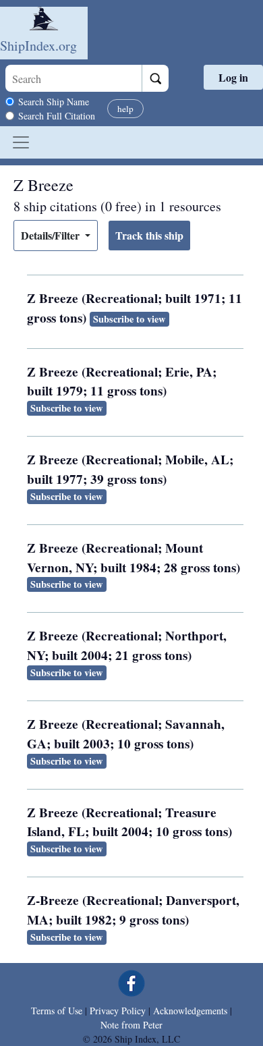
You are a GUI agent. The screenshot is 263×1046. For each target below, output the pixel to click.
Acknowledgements (190, 1010)
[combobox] (73, 78)
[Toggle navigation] (21, 142)
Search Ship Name (53, 101)
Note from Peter (131, 1024)
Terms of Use (56, 1010)
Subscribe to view (129, 319)
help (125, 109)
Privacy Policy (118, 1010)
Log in (233, 77)
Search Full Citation (56, 115)
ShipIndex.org (38, 45)
